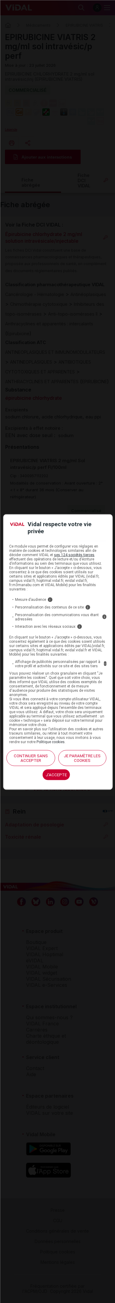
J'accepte (56, 774)
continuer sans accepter (31, 757)
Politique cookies (50, 741)
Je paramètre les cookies (82, 757)
